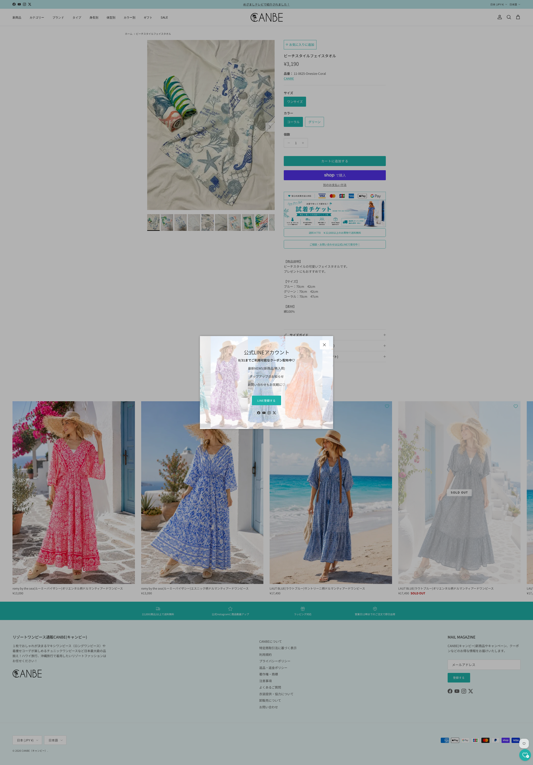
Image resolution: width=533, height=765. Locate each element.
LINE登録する (266, 400)
